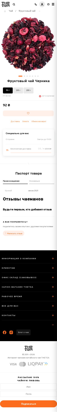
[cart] (48, 4)
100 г (18, 90)
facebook (5, 332)
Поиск (14, 4)
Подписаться (28, 404)
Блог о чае (23, 332)
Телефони (36, 4)
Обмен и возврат (38, 121)
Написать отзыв (14, 233)
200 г (28, 90)
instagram (11, 332)
